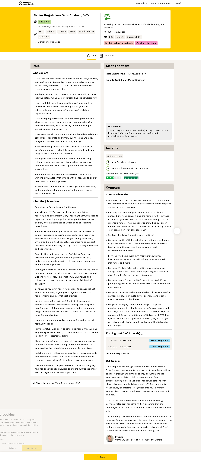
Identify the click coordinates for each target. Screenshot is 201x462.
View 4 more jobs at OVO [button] (67, 376)
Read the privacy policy (14, 439)
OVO (84, 15)
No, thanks (12, 448)
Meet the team (145, 43)
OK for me (50, 448)
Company (108, 55)
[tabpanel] (139, 109)
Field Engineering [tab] (115, 73)
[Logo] (26, 3)
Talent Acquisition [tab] (135, 73)
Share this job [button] (43, 376)
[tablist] (139, 73)
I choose (31, 448)
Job (94, 55)
